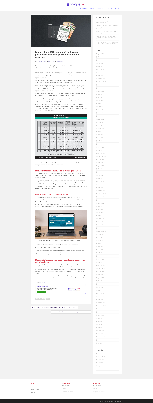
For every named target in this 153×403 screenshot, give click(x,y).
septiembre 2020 (101, 274)
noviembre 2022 (101, 194)
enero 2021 (100, 262)
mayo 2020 (100, 287)
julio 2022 (99, 206)
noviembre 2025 (101, 82)
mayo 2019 (100, 324)
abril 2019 (99, 327)
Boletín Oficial (60, 61)
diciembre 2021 (101, 228)
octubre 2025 (100, 85)
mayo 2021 (100, 250)
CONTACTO (117, 8)
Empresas (100, 366)
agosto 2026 (100, 54)
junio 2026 (100, 60)
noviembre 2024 (101, 119)
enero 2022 (100, 225)
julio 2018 (99, 343)
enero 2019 (100, 333)
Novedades (101, 369)
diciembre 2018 (101, 337)
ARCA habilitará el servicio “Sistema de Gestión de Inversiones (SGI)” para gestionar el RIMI (107, 37)
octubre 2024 (100, 122)
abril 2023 (99, 178)
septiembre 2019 (101, 312)
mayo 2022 (100, 212)
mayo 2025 (100, 100)
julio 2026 (99, 57)
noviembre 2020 (101, 268)
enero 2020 (100, 299)
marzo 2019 (100, 330)
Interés (43, 298)
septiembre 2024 (101, 125)
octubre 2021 (100, 234)
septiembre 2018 (101, 340)
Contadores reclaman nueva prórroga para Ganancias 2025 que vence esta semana (107, 42)
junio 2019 (100, 321)
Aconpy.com (51, 61)
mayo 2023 (100, 175)
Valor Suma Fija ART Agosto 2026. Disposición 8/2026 (104, 21)
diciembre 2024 (101, 116)
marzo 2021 (100, 256)
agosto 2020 (100, 278)
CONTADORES (100, 8)
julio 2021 (99, 243)
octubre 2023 (100, 159)
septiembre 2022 (101, 200)
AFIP (99, 353)
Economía (38, 298)
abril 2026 (99, 66)
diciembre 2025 (101, 78)
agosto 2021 (100, 240)
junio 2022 (100, 209)
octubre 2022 (100, 197)
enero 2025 (100, 113)
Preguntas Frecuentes (67, 391)
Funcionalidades (66, 385)
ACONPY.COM (108, 8)
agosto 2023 (100, 166)
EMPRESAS (92, 8)
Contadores (101, 359)
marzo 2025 (100, 106)
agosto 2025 (100, 91)
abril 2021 (99, 253)
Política (47, 298)
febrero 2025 (100, 110)
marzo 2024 (100, 144)
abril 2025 (99, 103)
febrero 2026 (100, 72)
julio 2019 (99, 318)
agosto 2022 (100, 203)
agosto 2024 (100, 128)
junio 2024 (100, 134)
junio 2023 (100, 172)
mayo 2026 (100, 63)
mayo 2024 (100, 138)
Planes (64, 388)
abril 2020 (99, 290)
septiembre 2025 (101, 88)
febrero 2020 (100, 296)
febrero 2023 (100, 184)
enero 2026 (100, 75)
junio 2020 (100, 284)
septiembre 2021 (101, 237)
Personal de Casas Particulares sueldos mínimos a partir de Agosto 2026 (106, 32)
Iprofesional (42, 282)
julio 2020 (99, 281)
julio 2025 (99, 94)
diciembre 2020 (101, 265)
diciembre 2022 (101, 190)
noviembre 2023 (101, 156)
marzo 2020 (100, 293)
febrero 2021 (100, 259)
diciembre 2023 (101, 153)
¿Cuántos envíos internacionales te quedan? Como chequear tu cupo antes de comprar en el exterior (107, 27)
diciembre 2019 (101, 302)
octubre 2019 (100, 309)
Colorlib (106, 401)
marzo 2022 (100, 218)
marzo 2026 (100, 69)
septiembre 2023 (101, 162)
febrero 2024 (100, 147)
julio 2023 (99, 169)
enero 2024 (100, 150)
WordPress (119, 401)
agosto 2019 (100, 315)
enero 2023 (100, 187)
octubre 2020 (100, 271)
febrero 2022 (100, 222)
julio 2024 (99, 131)
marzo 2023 (100, 181)
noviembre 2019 (101, 305)
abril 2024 (99, 141)
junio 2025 (100, 97)
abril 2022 (99, 215)
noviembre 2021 (101, 231)
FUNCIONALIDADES (83, 8)
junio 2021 (100, 246)
